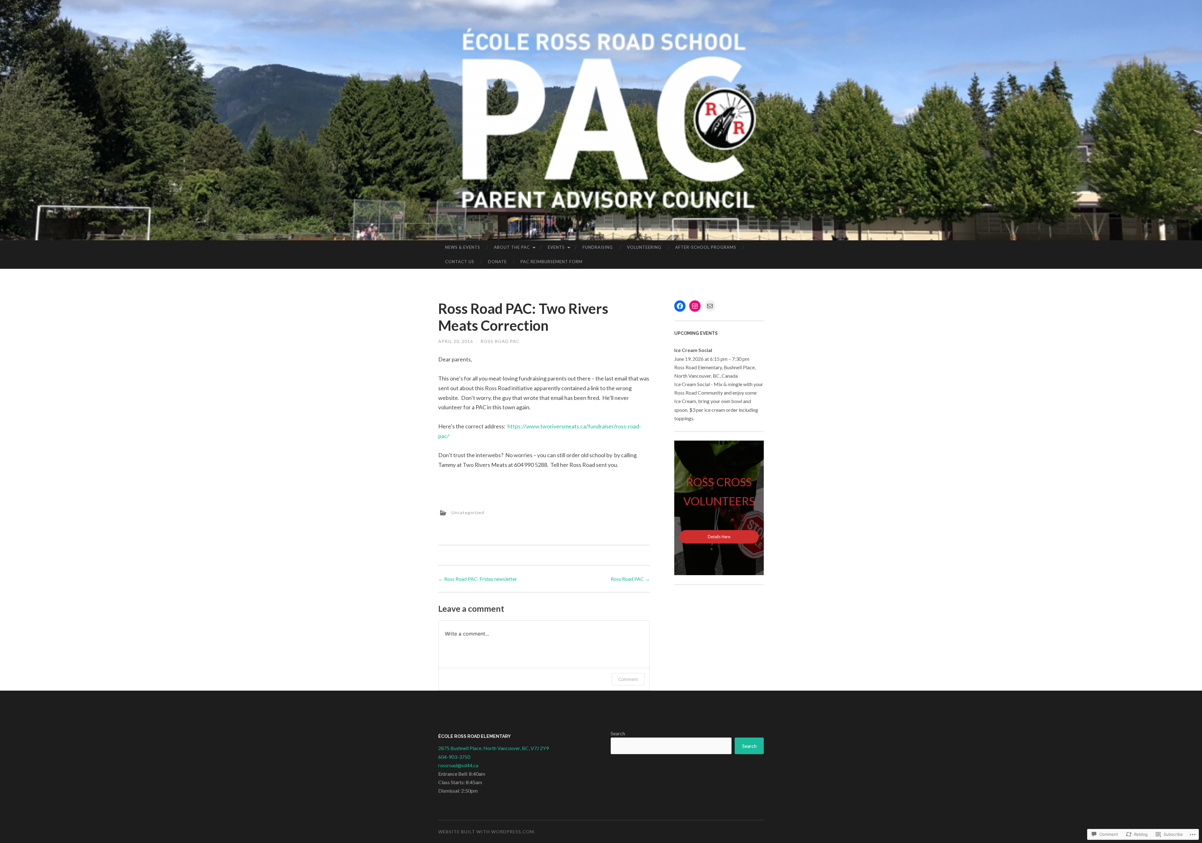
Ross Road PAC (500, 341)
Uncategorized (467, 512)
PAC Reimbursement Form (552, 261)
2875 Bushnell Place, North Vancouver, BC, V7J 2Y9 (493, 748)
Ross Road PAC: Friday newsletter (477, 579)
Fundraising (598, 247)
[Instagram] (695, 306)
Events (556, 247)
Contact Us (459, 261)
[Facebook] (680, 306)
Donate (497, 261)
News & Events (462, 247)
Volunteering (644, 247)
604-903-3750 (454, 757)
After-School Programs (705, 247)
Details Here (719, 536)
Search (618, 733)
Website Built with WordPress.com (486, 831)
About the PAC (512, 247)
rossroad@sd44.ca (458, 765)
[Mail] (710, 306)
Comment (628, 679)
